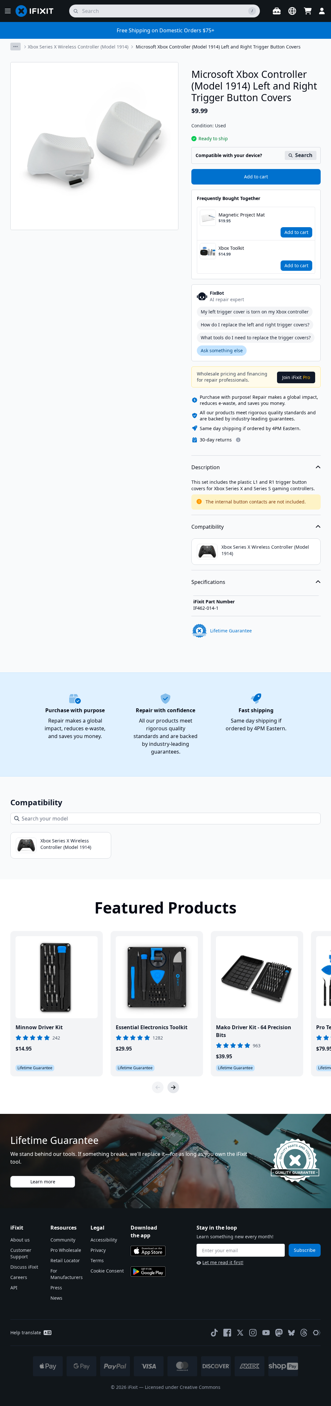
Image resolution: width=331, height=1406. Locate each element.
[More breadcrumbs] (15, 46)
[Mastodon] (279, 1333)
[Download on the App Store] (148, 1251)
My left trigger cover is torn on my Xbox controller (255, 312)
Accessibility (104, 1240)
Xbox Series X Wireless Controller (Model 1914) (78, 47)
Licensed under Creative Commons (182, 1387)
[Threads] (304, 1333)
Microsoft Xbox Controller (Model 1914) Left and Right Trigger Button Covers (218, 47)
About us (20, 1240)
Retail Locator (65, 1260)
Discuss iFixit (24, 1267)
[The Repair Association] (317, 1333)
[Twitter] (240, 1333)
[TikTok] (214, 1333)
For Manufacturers (66, 1274)
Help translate (25, 1332)
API (13, 1287)
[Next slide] (173, 1087)
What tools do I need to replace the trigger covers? (256, 337)
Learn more (42, 1182)
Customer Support (20, 1253)
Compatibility (207, 526)
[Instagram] (253, 1333)
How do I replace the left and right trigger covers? (255, 325)
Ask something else (222, 350)
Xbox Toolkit (231, 248)
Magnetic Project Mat (242, 215)
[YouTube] (266, 1333)
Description (205, 467)
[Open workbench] (276, 11)
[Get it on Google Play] (148, 1271)
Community (62, 1240)
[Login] (322, 11)
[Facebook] (227, 1333)
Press (56, 1287)
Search (304, 155)
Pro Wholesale (65, 1250)
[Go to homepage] (37, 11)
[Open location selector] (292, 11)
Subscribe (304, 1250)
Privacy (98, 1250)
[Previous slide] (158, 1087)
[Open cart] (307, 11)
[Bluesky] (291, 1332)
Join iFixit (296, 377)
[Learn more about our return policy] (238, 440)
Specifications (208, 582)
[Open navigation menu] (7, 11)
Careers (18, 1277)
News (56, 1298)
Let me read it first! (222, 1262)
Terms (97, 1260)
